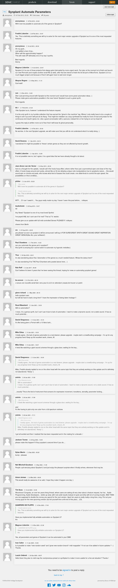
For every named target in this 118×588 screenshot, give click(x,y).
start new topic (109, 7)
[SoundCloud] (69, 587)
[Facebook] (49, 587)
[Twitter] (54, 587)
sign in (112, 2)
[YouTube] (59, 587)
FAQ (4, 12)
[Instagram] (64, 587)
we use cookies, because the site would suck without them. (60, 580)
